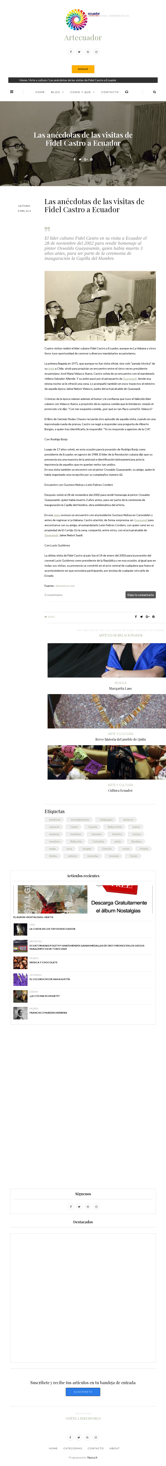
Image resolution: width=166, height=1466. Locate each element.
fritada (144, 848)
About (115, 1448)
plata (118, 841)
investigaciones (80, 819)
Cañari (74, 826)
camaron (54, 826)
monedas (92, 856)
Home (23, 80)
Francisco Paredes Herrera (48, 1012)
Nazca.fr (92, 1457)
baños (136, 826)
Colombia (98, 841)
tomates (96, 834)
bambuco (54, 819)
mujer (52, 848)
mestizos (54, 841)
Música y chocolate (43, 962)
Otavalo (107, 848)
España (93, 826)
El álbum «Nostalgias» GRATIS (33, 917)
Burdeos (137, 841)
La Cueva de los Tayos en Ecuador (52, 928)
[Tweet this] (80, 159)
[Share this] (74, 159)
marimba (75, 834)
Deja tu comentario (141, 595)
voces (125, 848)
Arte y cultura (38, 80)
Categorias (72, 1448)
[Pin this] (91, 159)
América (117, 834)
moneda (114, 856)
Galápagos (106, 819)
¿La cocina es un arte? (45, 995)
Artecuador (83, 37)
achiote (72, 856)
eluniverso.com (65, 585)
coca (69, 848)
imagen (87, 848)
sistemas (54, 834)
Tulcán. (134, 856)
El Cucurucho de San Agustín (50, 979)
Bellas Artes (115, 826)
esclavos (128, 819)
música (137, 834)
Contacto (110, 92)
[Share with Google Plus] (85, 159)
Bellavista (76, 841)
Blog (55, 92)
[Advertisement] (83, 1108)
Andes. (53, 856)
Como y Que (80, 92)
